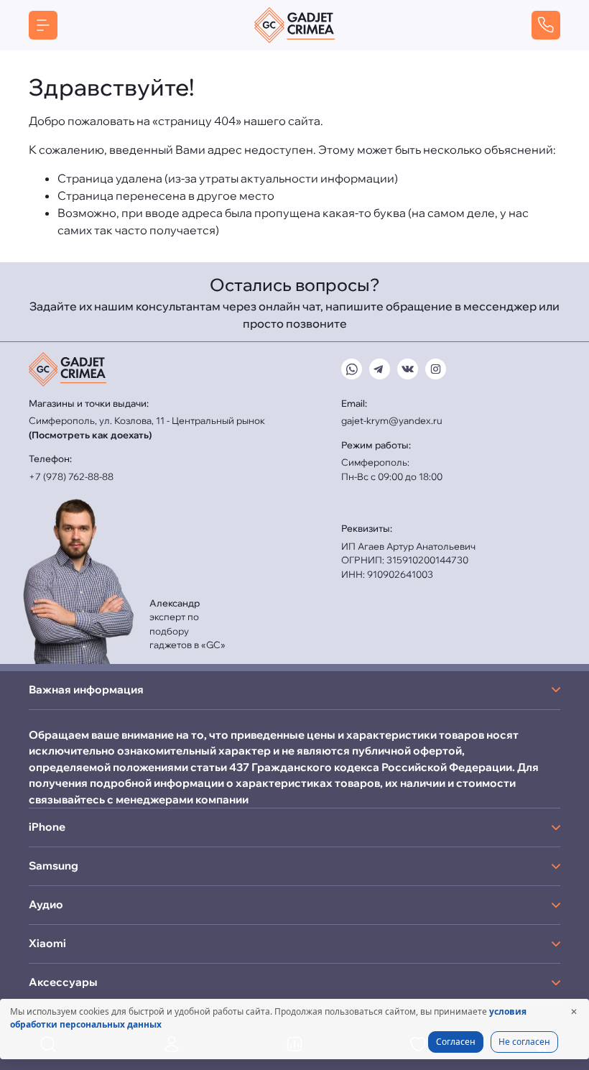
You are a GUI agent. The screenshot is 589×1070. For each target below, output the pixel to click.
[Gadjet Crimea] (294, 25)
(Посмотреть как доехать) (90, 435)
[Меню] (43, 25)
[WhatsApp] (351, 369)
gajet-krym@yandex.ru (391, 420)
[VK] (407, 369)
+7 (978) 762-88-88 (71, 476)
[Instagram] (435, 369)
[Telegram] (379, 369)
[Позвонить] (546, 25)
